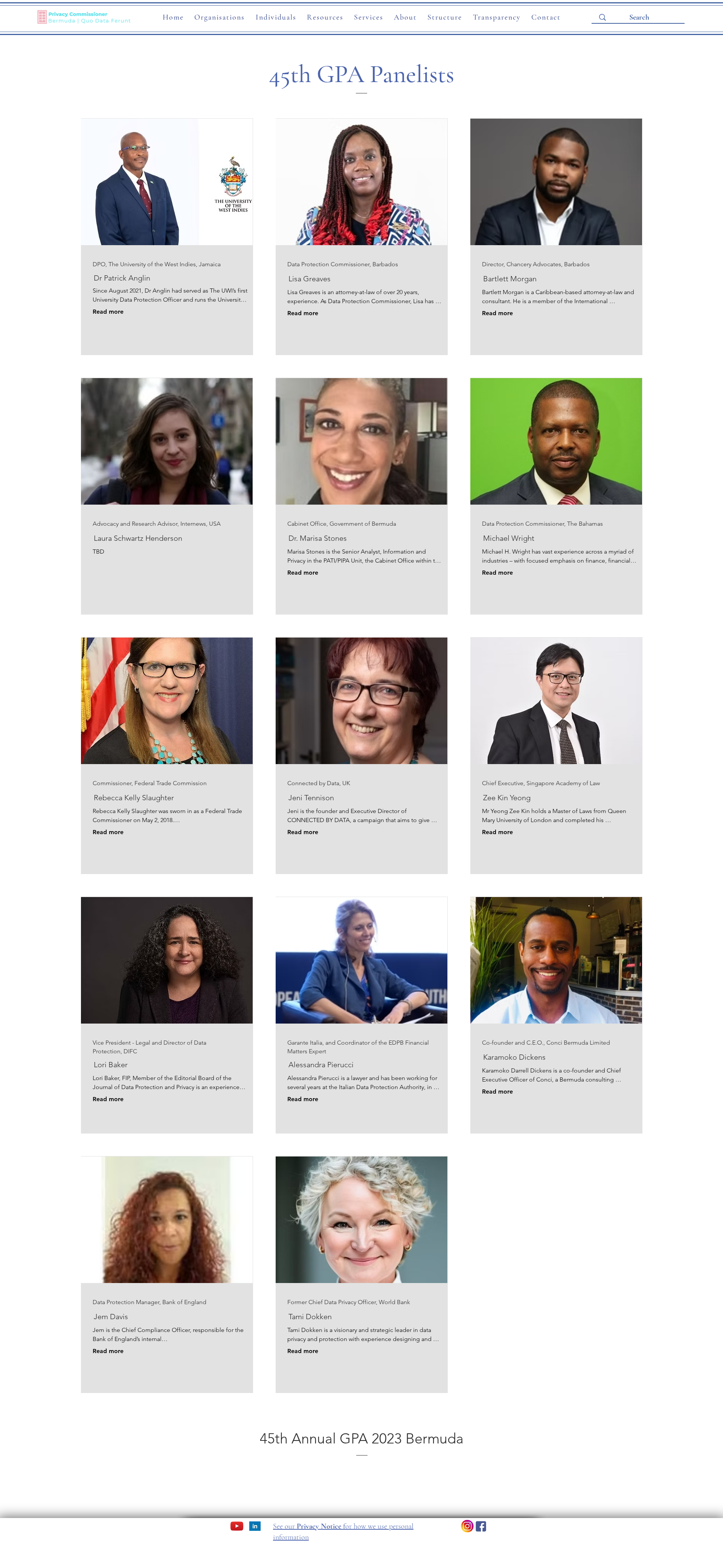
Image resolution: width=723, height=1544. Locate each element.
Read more (108, 311)
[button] (219, 17)
